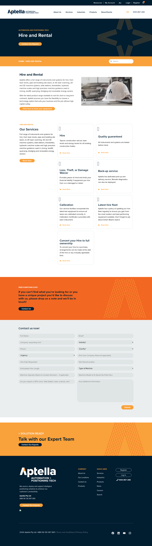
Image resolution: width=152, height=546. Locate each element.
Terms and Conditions (65, 532)
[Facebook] (112, 533)
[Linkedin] (118, 533)
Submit (127, 407)
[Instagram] (129, 533)
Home (21, 61)
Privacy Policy (82, 532)
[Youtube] (124, 533)
